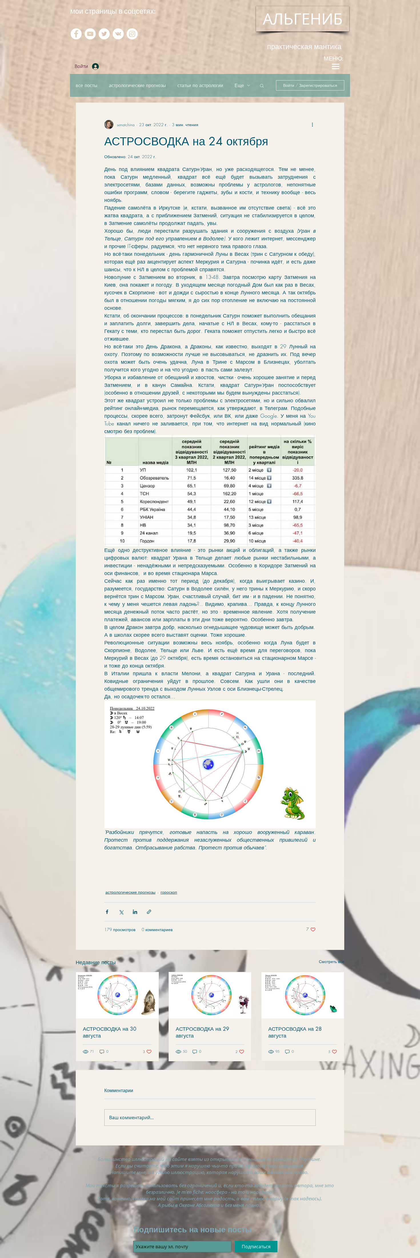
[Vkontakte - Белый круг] (118, 33)
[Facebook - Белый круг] (76, 33)
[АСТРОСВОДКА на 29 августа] (210, 995)
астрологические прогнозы (137, 85)
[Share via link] (149, 912)
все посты (86, 85)
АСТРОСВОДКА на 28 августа (295, 1032)
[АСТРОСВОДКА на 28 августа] (302, 995)
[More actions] (312, 124)
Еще (239, 85)
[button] (262, 85)
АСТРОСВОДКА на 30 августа (109, 1032)
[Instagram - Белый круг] (132, 33)
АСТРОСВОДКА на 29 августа (202, 1032)
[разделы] (335, 66)
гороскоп (169, 892)
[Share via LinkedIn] (135, 912)
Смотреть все (331, 961)
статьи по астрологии (200, 85)
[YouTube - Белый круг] (90, 33)
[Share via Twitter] (121, 912)
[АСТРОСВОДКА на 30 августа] (117, 995)
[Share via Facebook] (107, 912)
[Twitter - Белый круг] (104, 33)
